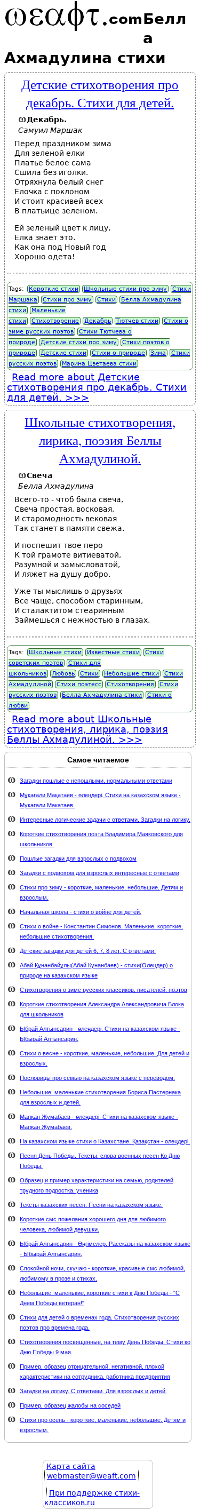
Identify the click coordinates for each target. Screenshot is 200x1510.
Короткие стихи (53, 288)
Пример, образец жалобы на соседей (70, 1405)
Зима (158, 352)
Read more (97, 387)
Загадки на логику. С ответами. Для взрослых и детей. (93, 1391)
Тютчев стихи (137, 320)
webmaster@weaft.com (91, 1476)
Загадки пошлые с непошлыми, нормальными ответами (96, 780)
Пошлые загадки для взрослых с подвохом (78, 858)
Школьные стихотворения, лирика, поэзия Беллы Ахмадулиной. (100, 439)
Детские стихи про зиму (79, 342)
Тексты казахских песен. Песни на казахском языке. (91, 1205)
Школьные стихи (55, 652)
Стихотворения (130, 684)
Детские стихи (63, 352)
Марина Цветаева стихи (99, 363)
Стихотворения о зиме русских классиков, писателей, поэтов (103, 990)
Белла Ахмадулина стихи (102, 695)
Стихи (106, 299)
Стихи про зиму (67, 299)
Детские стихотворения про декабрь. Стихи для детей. (100, 93)
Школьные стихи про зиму (125, 288)
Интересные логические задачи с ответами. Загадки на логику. (105, 819)
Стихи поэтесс (79, 684)
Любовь (63, 673)
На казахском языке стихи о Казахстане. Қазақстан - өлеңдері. (105, 1141)
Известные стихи (113, 652)
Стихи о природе (118, 352)
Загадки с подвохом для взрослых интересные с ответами (99, 873)
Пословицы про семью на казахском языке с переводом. (97, 1078)
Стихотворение (55, 320)
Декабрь (97, 320)
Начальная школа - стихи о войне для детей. (80, 912)
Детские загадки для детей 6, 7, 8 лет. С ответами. (88, 951)
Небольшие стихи (131, 673)
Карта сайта (70, 1466)
